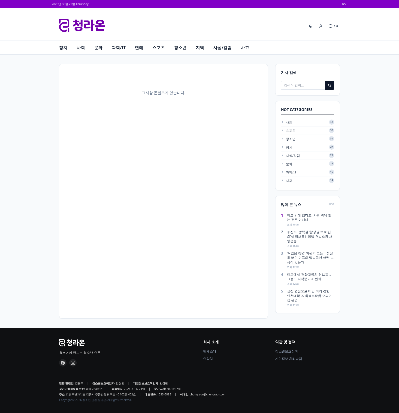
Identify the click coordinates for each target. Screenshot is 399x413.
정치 (63, 47)
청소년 (180, 47)
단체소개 (209, 351)
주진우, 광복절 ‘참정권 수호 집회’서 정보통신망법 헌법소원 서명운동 (309, 236)
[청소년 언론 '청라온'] (82, 25)
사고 (245, 47)
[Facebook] (62, 363)
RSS (344, 4)
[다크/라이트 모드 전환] (310, 26)
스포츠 (158, 47)
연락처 (208, 358)
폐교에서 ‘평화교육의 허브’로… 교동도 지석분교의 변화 (309, 276)
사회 (81, 47)
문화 (98, 47)
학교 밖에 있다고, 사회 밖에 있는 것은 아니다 (309, 217)
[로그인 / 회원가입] (321, 26)
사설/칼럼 (222, 47)
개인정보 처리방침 (288, 358)
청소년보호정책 (286, 351)
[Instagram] (73, 363)
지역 (200, 47)
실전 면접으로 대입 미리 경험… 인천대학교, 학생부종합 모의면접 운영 (309, 295)
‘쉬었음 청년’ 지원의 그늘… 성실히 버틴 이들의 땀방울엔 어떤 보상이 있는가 (310, 257)
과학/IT (119, 47)
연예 (139, 47)
